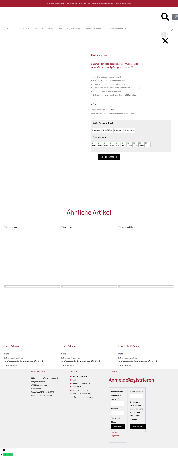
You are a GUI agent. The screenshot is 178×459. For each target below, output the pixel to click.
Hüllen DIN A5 (24, 29)
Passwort (117, 408)
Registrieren (138, 427)
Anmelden (118, 426)
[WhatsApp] (4, 454)
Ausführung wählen (12, 294)
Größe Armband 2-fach (103, 123)
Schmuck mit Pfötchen (94, 29)
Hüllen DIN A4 (8, 29)
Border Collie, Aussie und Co (69, 29)
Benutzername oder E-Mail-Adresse (117, 395)
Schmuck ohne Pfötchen (117, 29)
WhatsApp (9, 454)
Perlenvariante (99, 137)
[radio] (96, 130)
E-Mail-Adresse (136, 391)
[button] (165, 17)
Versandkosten (108, 110)
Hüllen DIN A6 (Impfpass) (44, 29)
